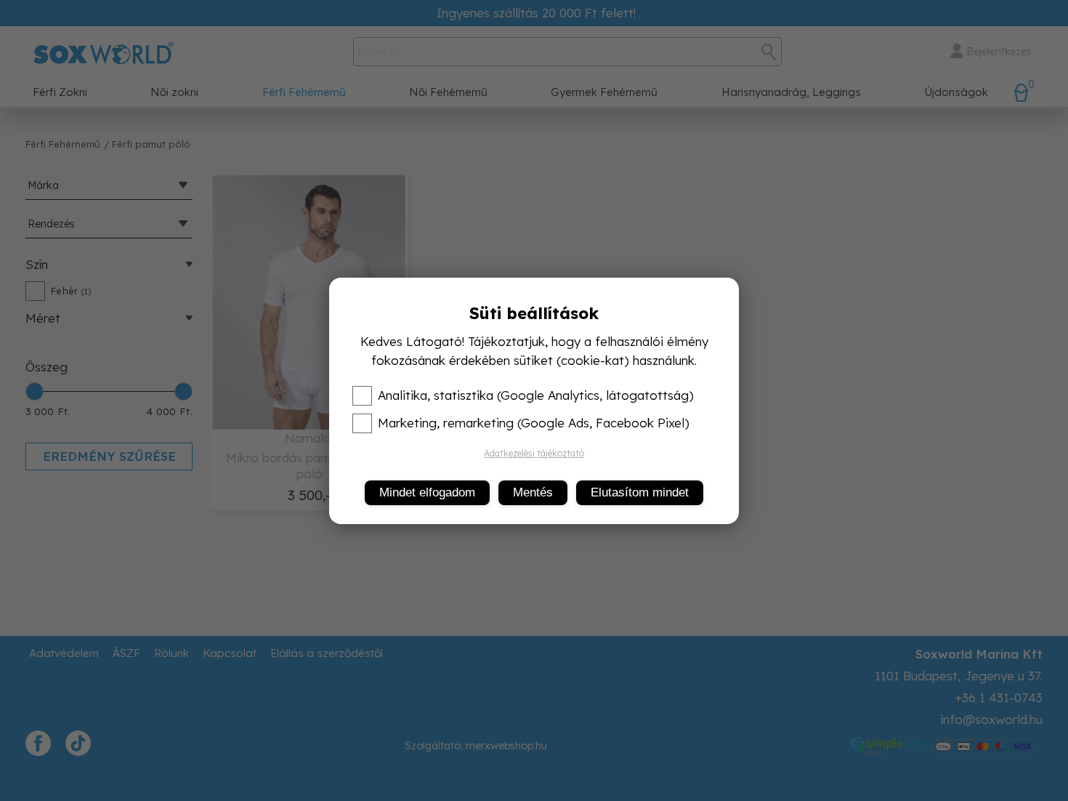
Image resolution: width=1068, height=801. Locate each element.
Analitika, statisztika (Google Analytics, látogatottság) (536, 395)
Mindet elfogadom (427, 492)
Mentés (533, 492)
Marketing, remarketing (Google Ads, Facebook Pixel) (533, 423)
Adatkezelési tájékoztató (534, 453)
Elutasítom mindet (640, 492)
